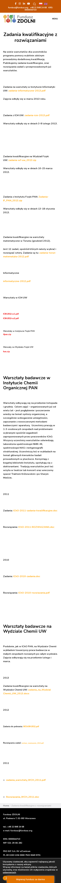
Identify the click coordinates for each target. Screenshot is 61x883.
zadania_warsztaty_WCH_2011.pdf (26, 780)
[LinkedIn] (24, 3)
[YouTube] (28, 3)
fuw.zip (6, 351)
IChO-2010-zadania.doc (26, 576)
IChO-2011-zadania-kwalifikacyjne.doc (35, 510)
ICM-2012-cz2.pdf (11, 318)
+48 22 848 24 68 (15, 826)
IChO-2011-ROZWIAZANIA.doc (36, 527)
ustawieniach (9, 872)
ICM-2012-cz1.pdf (11, 314)
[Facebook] (15, 3)
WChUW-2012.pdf (31, 726)
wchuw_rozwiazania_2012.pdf (33, 743)
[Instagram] (20, 3)
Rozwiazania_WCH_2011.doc (22, 797)
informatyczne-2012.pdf (16, 281)
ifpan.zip (7, 334)
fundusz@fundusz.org (21, 830)
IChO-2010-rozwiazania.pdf (34, 592)
